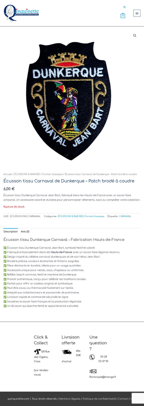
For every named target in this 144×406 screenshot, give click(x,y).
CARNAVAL (125, 216)
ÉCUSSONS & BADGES (27, 174)
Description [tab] (11, 231)
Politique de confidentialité (99, 399)
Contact (123, 399)
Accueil (8, 174)
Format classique (52, 174)
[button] (124, 7)
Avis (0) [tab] (25, 231)
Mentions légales (69, 399)
